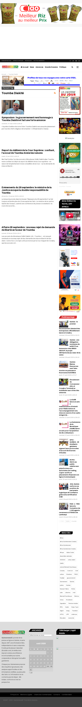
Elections (69, 574)
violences (74, 614)
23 (51, 663)
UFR (67, 614)
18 (34, 663)
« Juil (30, 672)
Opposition (63, 603)
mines (61, 600)
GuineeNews (62, 186)
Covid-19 (69, 570)
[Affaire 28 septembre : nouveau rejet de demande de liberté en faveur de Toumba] (13, 217)
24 (31, 666)
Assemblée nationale (66, 556)
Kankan (68, 585)
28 (44, 666)
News (32, 67)
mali (74, 592)
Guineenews (63, 581)
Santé (67, 607)
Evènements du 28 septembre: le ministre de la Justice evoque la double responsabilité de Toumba (27, 190)
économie (71, 618)
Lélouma (67, 592)
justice (62, 585)
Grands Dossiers (51, 67)
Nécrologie (28, 60)
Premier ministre (73, 603)
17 (30, 663)
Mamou (76, 596)
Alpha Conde (70, 552)
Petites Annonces (39, 60)
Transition (75, 611)
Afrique (62, 552)
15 (48, 659)
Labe (61, 592)
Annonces (39, 67)
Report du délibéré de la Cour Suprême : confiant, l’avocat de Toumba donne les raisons (28, 151)
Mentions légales (26, 694)
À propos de (14, 694)
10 (30, 659)
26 (37, 666)
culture (62, 574)
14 (44, 659)
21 (44, 663)
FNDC (76, 574)
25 (34, 666)
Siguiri (62, 611)
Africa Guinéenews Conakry (68, 549)
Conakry (62, 570)
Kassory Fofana (64, 589)
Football (62, 578)
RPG (61, 607)
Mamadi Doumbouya (66, 596)
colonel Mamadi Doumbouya (68, 567)
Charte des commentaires (43, 694)
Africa (61, 538)
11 (34, 659)
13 (41, 659)
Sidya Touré (74, 607)
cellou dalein (71, 560)
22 (48, 663)
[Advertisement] (41, 43)
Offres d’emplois (18, 60)
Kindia (73, 589)
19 (37, 663)
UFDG (62, 614)
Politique (62, 67)
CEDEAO (62, 560)
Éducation (63, 618)
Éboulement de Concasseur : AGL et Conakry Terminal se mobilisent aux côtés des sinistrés (69, 386)
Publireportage (6, 60)
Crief (76, 570)
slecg (67, 611)
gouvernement (71, 578)
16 (51, 659)
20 (41, 663)
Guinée (72, 581)
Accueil (25, 67)
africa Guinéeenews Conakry (68, 541)
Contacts (56, 694)
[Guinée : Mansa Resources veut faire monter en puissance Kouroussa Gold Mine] (63, 364)
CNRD (62, 563)
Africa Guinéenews (65, 545)
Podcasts (68, 186)
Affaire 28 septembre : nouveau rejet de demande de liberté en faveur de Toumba (28, 228)
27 (41, 666)
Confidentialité (67, 694)
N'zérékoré (69, 600)
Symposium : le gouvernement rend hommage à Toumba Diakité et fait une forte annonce (27, 119)
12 (37, 659)
